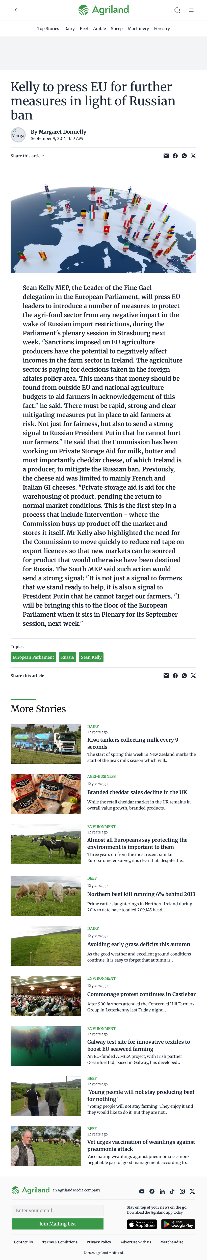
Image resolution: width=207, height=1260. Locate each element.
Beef (84, 28)
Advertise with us (135, 1242)
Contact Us (23, 1242)
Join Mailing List (57, 1224)
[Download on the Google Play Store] (178, 1224)
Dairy (69, 28)
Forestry (162, 28)
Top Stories (48, 28)
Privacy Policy (99, 1242)
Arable (99, 28)
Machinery (138, 28)
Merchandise (172, 1242)
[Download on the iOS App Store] (142, 1224)
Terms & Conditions (59, 1242)
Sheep (117, 28)
